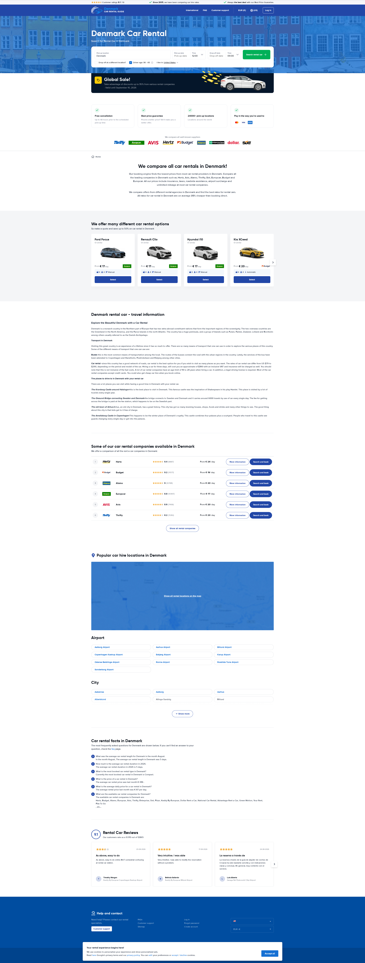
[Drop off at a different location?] (96, 62)
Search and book (260, 461)
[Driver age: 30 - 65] (130, 62)
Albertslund (100, 699)
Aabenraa (99, 692)
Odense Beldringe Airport (107, 662)
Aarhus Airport (163, 647)
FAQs (140, 919)
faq (113, 749)
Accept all (270, 953)
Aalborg (160, 692)
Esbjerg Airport (163, 654)
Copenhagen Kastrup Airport (109, 654)
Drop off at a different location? (112, 62)
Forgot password (191, 923)
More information (238, 461)
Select (113, 279)
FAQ (205, 10)
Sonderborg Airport (104, 669)
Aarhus (220, 692)
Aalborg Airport (102, 647)
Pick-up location (103, 53)
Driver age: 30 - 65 (141, 62)
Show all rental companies (182, 528)
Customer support (220, 10)
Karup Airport (223, 654)
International (192, 10)
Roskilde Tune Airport (227, 662)
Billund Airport (224, 647)
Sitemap (141, 927)
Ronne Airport (163, 662)
